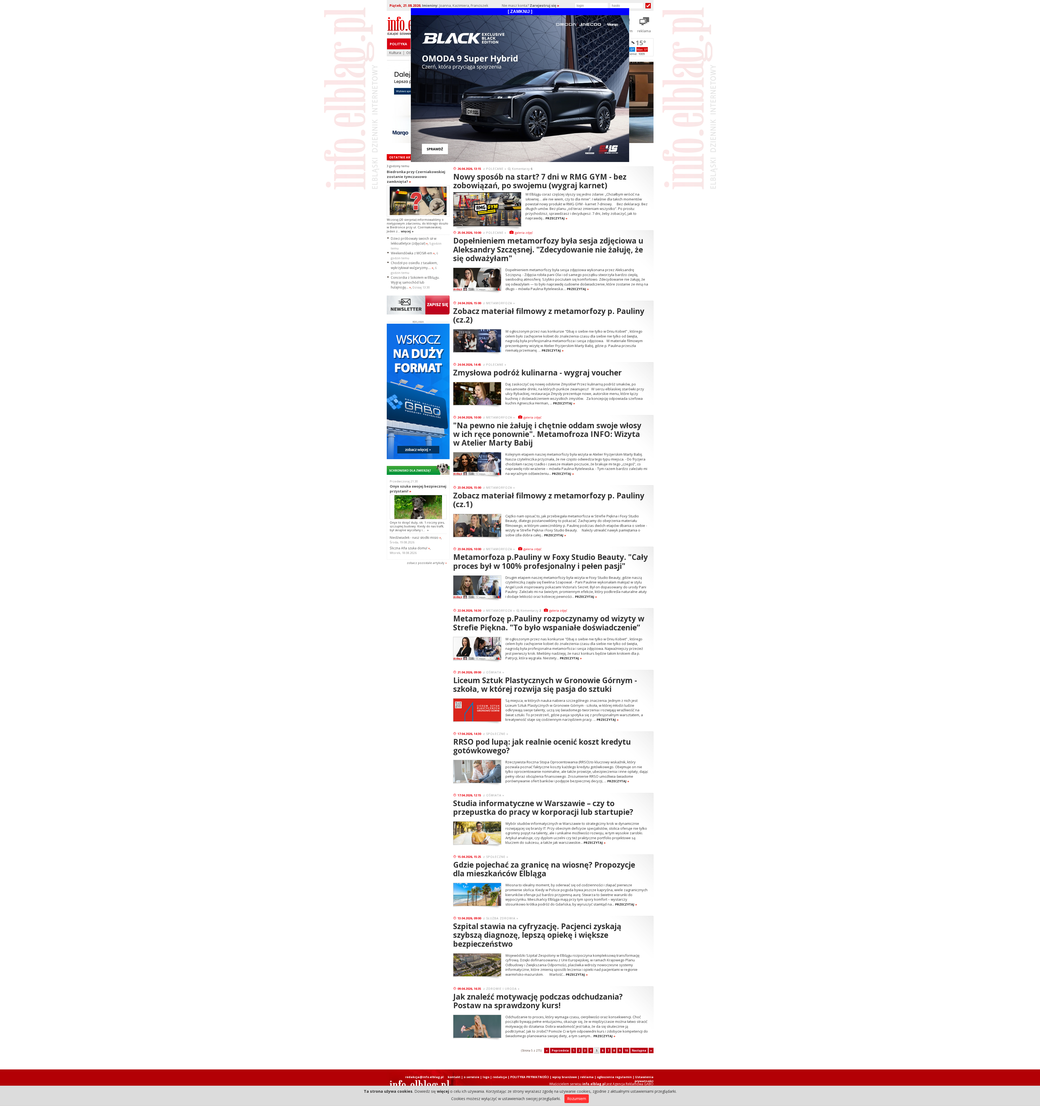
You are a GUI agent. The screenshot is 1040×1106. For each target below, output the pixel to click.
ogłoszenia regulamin (614, 1077)
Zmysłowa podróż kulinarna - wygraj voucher (537, 372)
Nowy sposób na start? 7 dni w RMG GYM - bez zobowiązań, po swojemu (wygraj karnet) (539, 180)
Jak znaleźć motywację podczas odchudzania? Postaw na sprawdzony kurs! (538, 1000)
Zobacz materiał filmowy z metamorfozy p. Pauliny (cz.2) (548, 315)
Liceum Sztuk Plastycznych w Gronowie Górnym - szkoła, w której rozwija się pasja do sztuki (545, 684)
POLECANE (494, 169)
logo (486, 1077)
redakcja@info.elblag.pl (424, 1077)
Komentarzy (522, 169)
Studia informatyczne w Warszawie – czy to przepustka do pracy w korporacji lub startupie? (543, 807)
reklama (587, 1077)
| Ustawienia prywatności (643, 1079)
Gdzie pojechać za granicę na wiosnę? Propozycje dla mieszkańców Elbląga (544, 868)
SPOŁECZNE (495, 734)
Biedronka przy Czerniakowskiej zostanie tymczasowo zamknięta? (416, 176)
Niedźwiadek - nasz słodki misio (415, 537)
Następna (639, 1050)
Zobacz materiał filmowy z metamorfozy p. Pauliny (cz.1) (548, 499)
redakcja (500, 1077)
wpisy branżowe (564, 1077)
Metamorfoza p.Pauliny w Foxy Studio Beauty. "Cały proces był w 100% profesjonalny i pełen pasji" (550, 561)
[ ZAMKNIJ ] (520, 11)
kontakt (454, 1077)
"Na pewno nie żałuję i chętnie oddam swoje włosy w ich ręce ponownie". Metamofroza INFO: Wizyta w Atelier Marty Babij (547, 434)
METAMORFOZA (499, 303)
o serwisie (471, 1077)
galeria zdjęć (524, 233)
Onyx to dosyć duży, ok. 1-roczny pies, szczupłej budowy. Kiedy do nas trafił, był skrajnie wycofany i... (417, 526)
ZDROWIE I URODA (501, 989)
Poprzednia (560, 1050)
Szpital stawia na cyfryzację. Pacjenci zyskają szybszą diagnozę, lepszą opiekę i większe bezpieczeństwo (537, 935)
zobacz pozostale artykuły (425, 563)
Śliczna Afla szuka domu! (410, 548)
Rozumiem (576, 1098)
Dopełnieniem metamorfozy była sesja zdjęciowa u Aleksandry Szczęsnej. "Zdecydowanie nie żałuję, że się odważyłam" (548, 249)
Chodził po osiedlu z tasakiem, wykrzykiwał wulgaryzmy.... (414, 265)
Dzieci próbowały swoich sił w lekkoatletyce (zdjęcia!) (413, 241)
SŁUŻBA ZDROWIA (500, 918)
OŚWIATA (493, 672)
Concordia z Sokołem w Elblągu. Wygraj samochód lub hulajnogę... (415, 282)
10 (626, 1050)
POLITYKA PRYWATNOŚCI (529, 1077)
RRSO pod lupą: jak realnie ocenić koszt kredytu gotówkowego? (542, 746)
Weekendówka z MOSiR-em (413, 253)
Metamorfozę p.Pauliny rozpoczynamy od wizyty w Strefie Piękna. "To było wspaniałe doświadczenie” (548, 622)
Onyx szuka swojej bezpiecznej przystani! (418, 489)
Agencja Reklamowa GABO (633, 1084)
